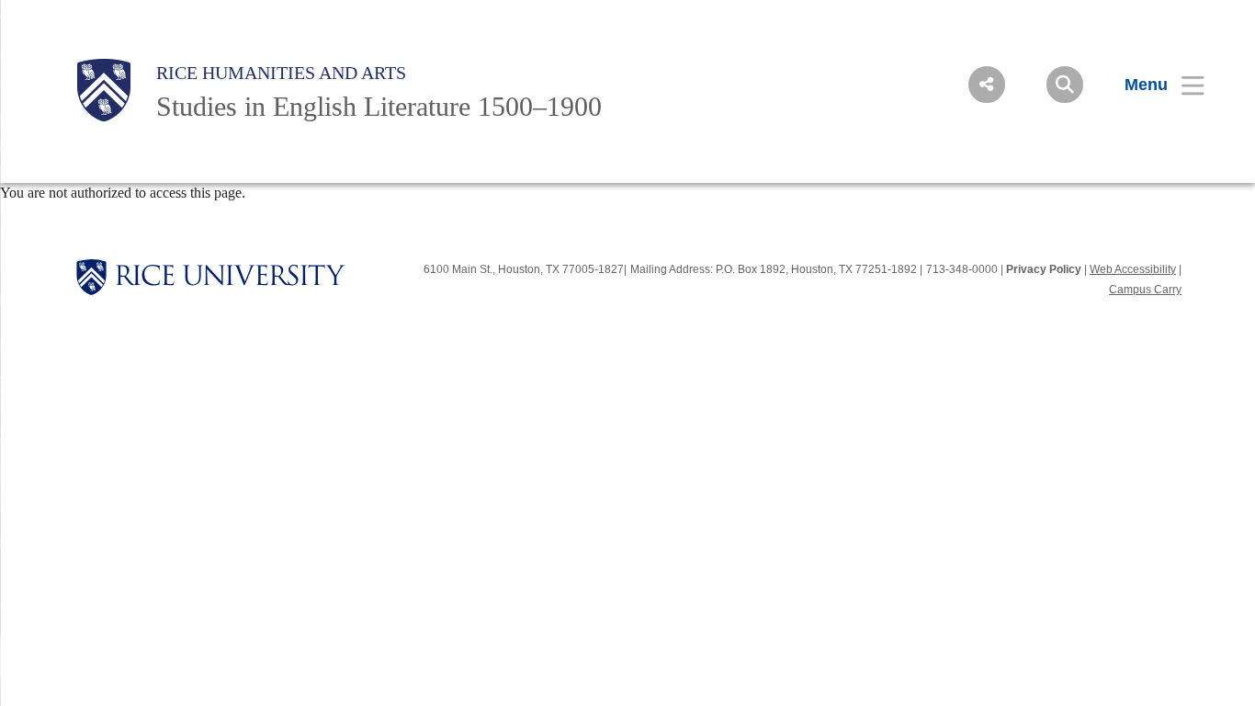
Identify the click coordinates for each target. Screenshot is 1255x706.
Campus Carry (1145, 289)
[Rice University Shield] (103, 90)
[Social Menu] (986, 84)
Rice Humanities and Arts (281, 73)
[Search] (1064, 84)
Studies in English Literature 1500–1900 (379, 106)
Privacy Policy (1043, 269)
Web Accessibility (1133, 269)
